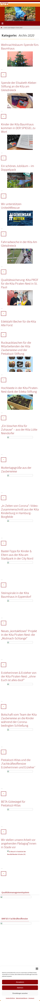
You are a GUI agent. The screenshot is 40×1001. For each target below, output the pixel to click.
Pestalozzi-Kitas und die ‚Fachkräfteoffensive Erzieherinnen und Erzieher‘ (18, 763)
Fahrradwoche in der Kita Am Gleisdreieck (19, 243)
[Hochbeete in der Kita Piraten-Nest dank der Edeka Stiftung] (20, 402)
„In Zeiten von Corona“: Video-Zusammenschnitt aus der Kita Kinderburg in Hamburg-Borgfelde (20, 511)
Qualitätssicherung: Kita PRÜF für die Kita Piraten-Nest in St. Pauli (19, 283)
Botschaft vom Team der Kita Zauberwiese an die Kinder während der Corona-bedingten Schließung (19, 720)
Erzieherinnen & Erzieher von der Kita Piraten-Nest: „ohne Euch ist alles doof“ (18, 676)
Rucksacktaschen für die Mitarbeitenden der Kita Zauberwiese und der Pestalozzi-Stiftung (16, 348)
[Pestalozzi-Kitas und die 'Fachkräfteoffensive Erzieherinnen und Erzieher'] (20, 778)
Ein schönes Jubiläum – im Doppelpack (17, 167)
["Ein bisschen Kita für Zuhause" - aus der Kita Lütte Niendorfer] (20, 443)
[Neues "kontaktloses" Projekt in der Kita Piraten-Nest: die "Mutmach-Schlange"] (20, 649)
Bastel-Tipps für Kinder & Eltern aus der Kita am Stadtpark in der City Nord (17, 554)
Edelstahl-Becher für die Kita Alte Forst (18, 323)
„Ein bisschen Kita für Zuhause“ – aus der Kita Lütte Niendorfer (19, 429)
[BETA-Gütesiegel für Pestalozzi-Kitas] (20, 816)
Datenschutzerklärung (21, 998)
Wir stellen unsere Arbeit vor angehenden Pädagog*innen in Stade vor (18, 843)
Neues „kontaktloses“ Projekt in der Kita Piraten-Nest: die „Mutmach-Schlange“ (19, 634)
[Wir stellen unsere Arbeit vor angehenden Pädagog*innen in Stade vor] (20, 857)
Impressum (31, 998)
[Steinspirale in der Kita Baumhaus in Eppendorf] (20, 607)
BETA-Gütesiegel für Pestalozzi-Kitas (13, 803)
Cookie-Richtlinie (10, 998)
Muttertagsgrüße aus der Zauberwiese (16, 469)
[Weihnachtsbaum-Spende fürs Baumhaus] (20, 59)
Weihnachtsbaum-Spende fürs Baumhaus (19, 46)
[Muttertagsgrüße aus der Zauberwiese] (20, 482)
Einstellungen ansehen (20, 993)
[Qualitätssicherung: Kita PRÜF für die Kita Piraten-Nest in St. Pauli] (20, 297)
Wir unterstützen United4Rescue (11, 206)
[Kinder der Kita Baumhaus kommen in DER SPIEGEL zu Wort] (20, 142)
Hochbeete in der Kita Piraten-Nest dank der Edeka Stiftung (19, 389)
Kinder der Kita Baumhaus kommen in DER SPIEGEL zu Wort (18, 128)
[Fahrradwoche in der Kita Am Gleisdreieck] (20, 256)
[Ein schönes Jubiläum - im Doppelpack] (20, 180)
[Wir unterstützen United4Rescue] (20, 218)
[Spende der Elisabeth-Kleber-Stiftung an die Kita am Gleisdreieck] (20, 100)
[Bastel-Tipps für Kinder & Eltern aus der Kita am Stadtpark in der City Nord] (20, 569)
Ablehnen (20, 988)
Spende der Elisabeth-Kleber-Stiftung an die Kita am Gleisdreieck (19, 86)
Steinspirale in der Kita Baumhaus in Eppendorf (16, 594)
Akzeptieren (20, 982)
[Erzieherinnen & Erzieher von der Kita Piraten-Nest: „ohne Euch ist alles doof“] (20, 690)
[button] (37, 969)
